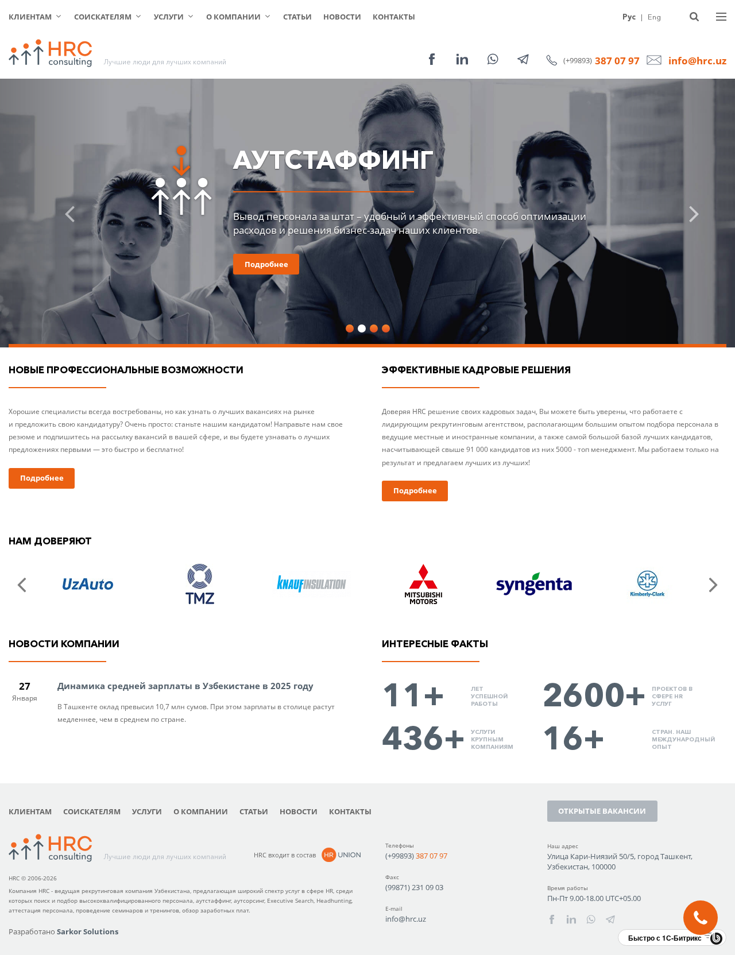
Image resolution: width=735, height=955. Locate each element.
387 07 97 (617, 60)
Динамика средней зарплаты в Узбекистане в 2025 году (185, 685)
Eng (654, 16)
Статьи (297, 16)
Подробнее (42, 478)
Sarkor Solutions (87, 931)
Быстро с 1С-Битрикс (665, 938)
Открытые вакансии (602, 811)
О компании (233, 16)
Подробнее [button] (266, 264)
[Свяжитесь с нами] (700, 917)
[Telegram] (523, 59)
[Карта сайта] (721, 17)
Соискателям (102, 16)
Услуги (169, 16)
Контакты (394, 16)
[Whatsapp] (492, 59)
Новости (342, 16)
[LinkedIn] (462, 59)
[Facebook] (432, 59)
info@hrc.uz (697, 60)
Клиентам (30, 16)
